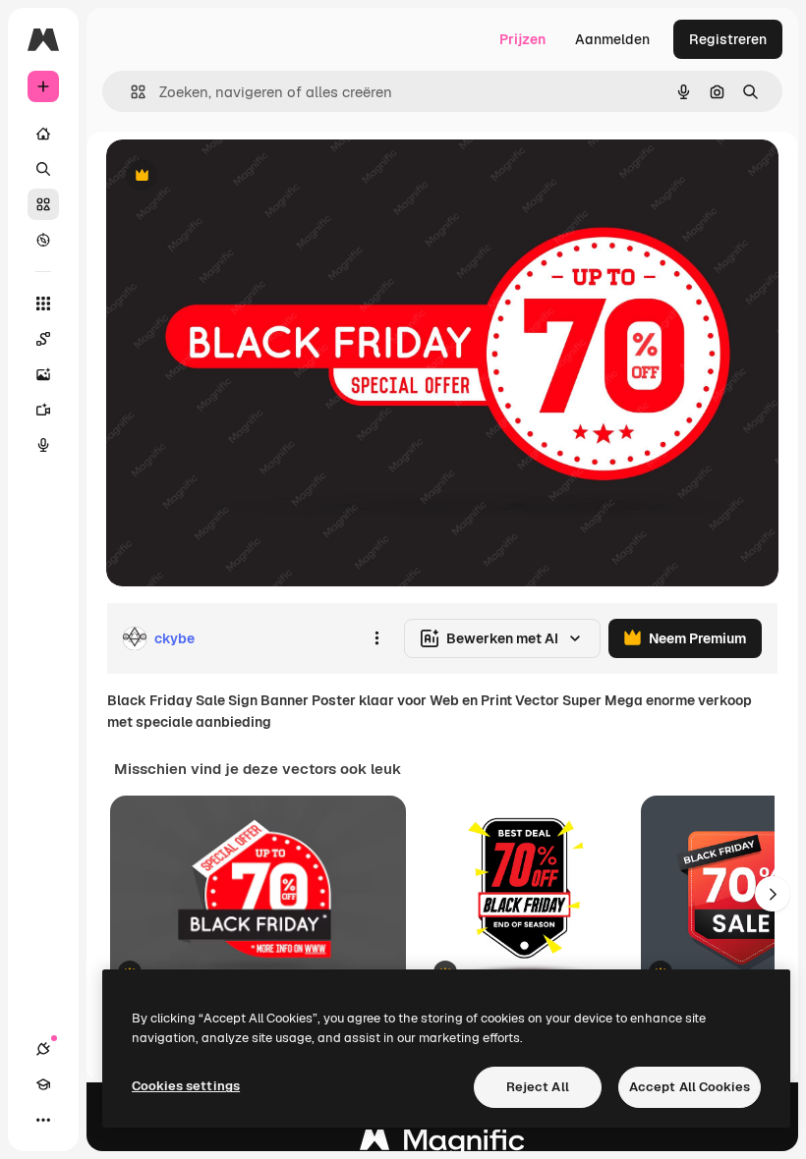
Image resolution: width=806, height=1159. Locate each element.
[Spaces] (43, 339)
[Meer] (43, 1119)
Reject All (537, 1086)
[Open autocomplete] (130, 91)
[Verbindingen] (43, 1049)
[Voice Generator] (43, 445)
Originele (235, 176)
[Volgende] (772, 894)
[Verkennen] (43, 239)
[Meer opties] (376, 638)
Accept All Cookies (689, 1086)
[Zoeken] (43, 169)
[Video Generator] (43, 409)
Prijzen (522, 39)
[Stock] (43, 204)
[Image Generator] (43, 374)
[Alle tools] (43, 303)
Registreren (728, 39)
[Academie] (43, 1084)
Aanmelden (612, 39)
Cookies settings (186, 1085)
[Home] (43, 133)
